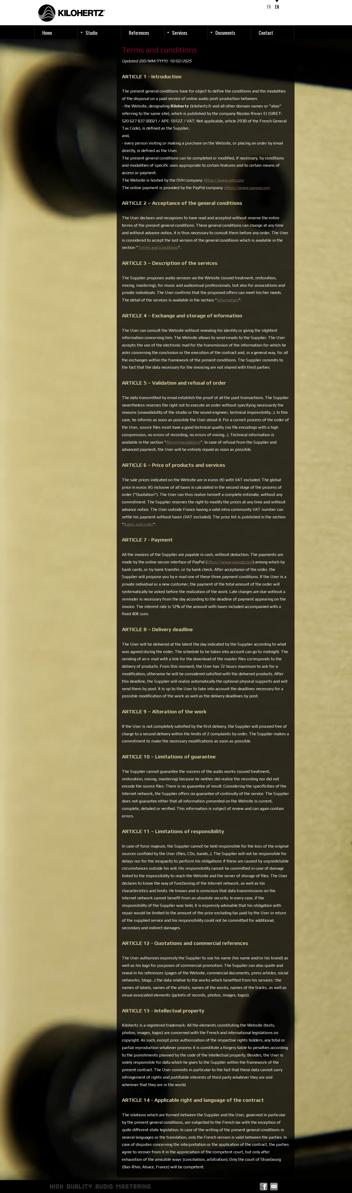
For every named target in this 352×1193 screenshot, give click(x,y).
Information (228, 300)
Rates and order (138, 524)
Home (47, 32)
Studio (91, 32)
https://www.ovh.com (224, 180)
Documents (225, 32)
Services (179, 32)
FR (269, 6)
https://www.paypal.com (247, 187)
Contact (266, 32)
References (139, 32)
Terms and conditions (158, 247)
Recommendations (183, 442)
